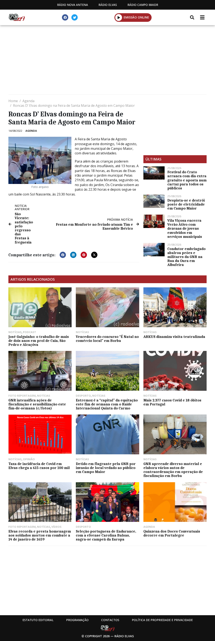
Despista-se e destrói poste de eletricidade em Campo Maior (186, 204)
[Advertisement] (107, 60)
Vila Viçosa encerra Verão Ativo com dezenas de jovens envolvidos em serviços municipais (184, 228)
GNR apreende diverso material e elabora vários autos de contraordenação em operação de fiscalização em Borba (173, 470)
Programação (77, 620)
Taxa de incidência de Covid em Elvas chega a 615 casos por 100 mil (39, 466)
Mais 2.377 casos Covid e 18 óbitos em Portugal (172, 402)
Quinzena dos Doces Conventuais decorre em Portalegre (171, 533)
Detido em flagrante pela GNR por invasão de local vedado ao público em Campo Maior (106, 468)
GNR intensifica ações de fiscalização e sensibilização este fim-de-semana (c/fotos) (37, 404)
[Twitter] (74, 17)
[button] (118, 17)
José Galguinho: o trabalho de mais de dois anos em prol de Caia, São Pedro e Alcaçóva (38, 341)
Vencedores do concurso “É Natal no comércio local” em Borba (107, 339)
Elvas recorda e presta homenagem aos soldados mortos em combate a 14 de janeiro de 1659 (39, 535)
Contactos (110, 620)
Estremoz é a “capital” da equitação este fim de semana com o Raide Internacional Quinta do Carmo (107, 404)
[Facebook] (65, 17)
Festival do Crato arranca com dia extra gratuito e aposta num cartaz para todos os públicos (187, 180)
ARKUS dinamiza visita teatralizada (174, 337)
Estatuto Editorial (38, 620)
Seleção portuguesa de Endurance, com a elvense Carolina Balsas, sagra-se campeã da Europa (106, 535)
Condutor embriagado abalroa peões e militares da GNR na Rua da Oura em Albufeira (186, 257)
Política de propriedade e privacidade (162, 620)
